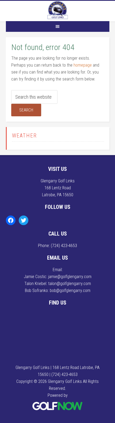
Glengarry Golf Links (57, 10)
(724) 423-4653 (64, 245)
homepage (83, 65)
